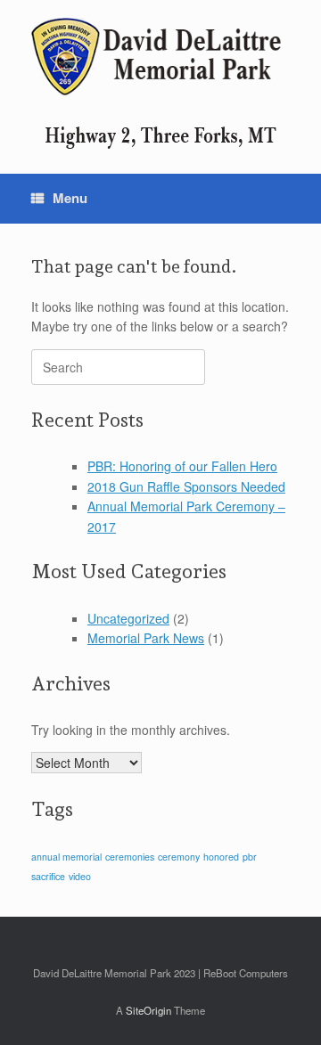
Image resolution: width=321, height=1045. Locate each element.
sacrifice (48, 876)
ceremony (179, 856)
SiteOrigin (148, 1010)
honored (221, 856)
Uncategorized (128, 618)
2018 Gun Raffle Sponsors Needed (186, 486)
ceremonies (129, 856)
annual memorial (66, 856)
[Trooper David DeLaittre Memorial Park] (160, 56)
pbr (250, 856)
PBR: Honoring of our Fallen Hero (182, 466)
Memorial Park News (145, 638)
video (80, 876)
